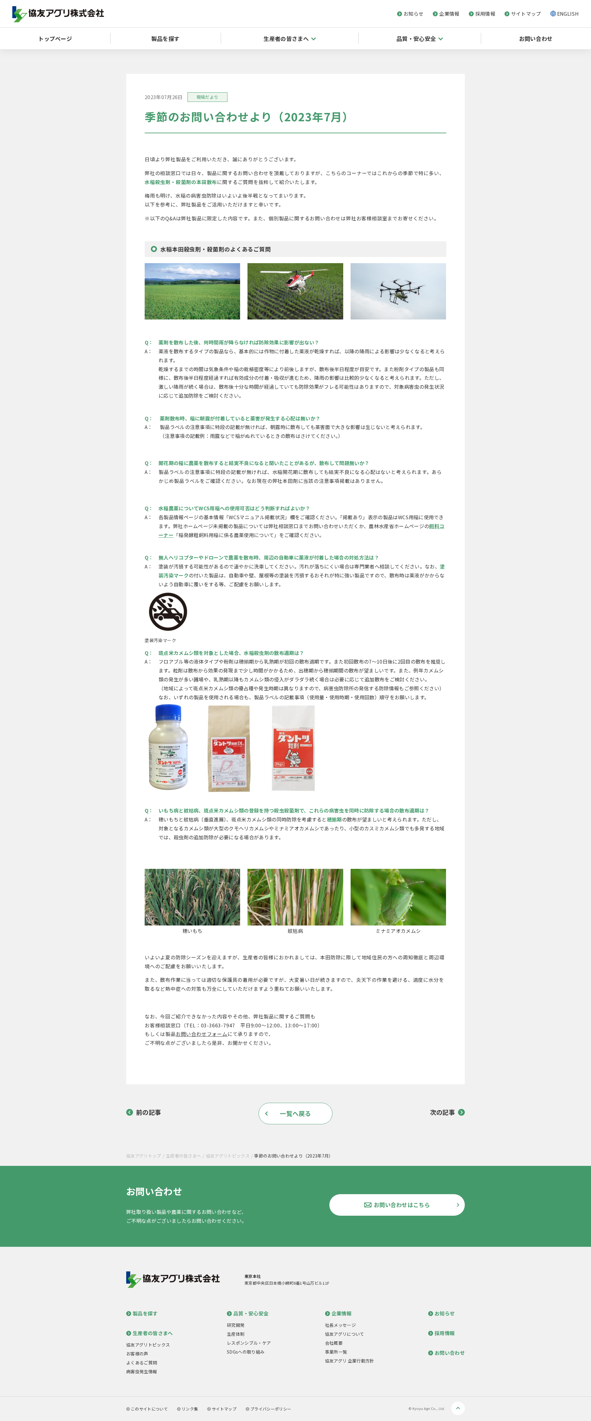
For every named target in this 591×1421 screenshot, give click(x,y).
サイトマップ (526, 13)
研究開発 (235, 1325)
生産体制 (235, 1334)
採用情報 (485, 13)
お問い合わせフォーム (201, 1034)
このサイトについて (149, 1409)
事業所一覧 (336, 1352)
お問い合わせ (536, 38)
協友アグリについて (344, 1334)
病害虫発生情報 (141, 1371)
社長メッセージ (340, 1325)
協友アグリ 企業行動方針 (349, 1361)
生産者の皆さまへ (183, 1156)
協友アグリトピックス (228, 1156)
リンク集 (190, 1409)
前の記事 (148, 1112)
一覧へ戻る (295, 1113)
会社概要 (334, 1343)
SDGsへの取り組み (245, 1352)
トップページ (55, 38)
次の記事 (442, 1112)
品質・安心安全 (250, 1313)
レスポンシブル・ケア (249, 1343)
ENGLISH (568, 13)
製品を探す (165, 38)
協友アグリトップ (143, 1156)
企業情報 (449, 13)
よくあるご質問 (141, 1362)
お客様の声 (137, 1354)
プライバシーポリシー (270, 1409)
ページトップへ (458, 1408)
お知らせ (414, 13)
